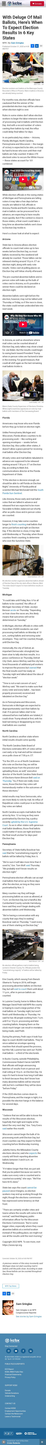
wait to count (20, 989)
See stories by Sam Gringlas (29, 1316)
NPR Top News (10, 1286)
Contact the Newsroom (14, 1414)
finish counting (18, 524)
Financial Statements (13, 1374)
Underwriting (10, 1396)
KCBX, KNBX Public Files (14, 1372)
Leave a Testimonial (12, 1416)
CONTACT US (10, 1403)
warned (33, 667)
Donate (38, 4)
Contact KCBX (10, 1408)
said (4, 853)
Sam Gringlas (17, 43)
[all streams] (42, 1442)
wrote (13, 610)
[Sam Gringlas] (7, 1307)
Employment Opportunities (15, 1411)
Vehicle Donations (12, 1393)
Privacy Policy (10, 1377)
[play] (3, 1442)
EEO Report (9, 1369)
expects (33, 1153)
